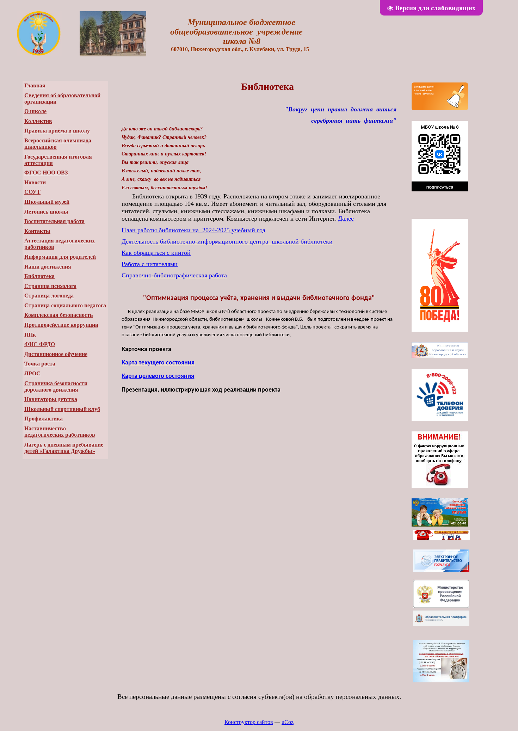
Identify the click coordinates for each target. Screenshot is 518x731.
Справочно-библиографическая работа (174, 275)
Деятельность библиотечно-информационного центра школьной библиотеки (227, 241)
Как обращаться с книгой (156, 252)
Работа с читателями (150, 264)
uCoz (288, 722)
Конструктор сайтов (248, 722)
